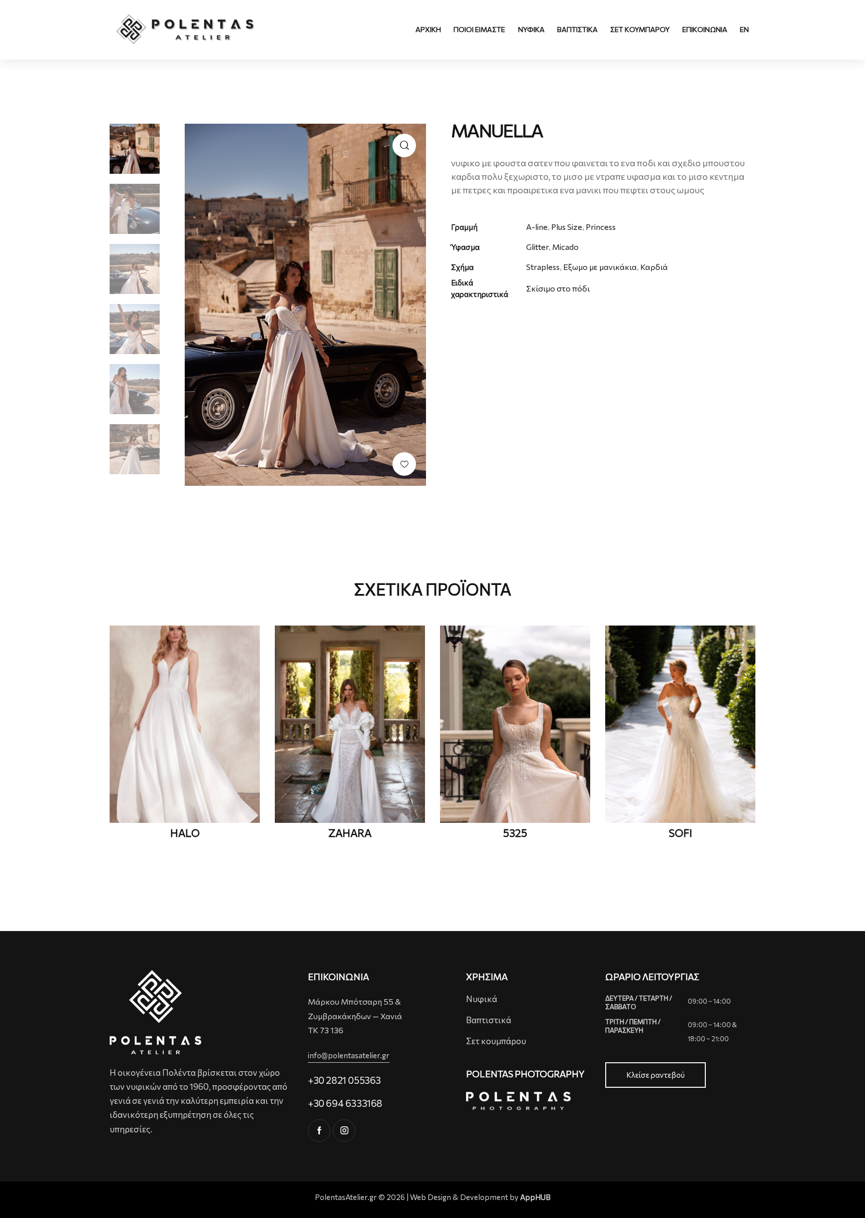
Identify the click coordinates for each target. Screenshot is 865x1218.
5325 (515, 833)
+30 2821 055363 (344, 1080)
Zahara (349, 833)
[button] (404, 464)
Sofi (680, 833)
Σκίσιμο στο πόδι (558, 288)
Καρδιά (654, 266)
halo (185, 833)
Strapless (543, 266)
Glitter (537, 246)
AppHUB (535, 1196)
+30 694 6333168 (345, 1103)
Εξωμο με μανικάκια (600, 266)
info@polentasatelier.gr (348, 1055)
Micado (565, 246)
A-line (537, 226)
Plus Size (566, 226)
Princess (601, 226)
